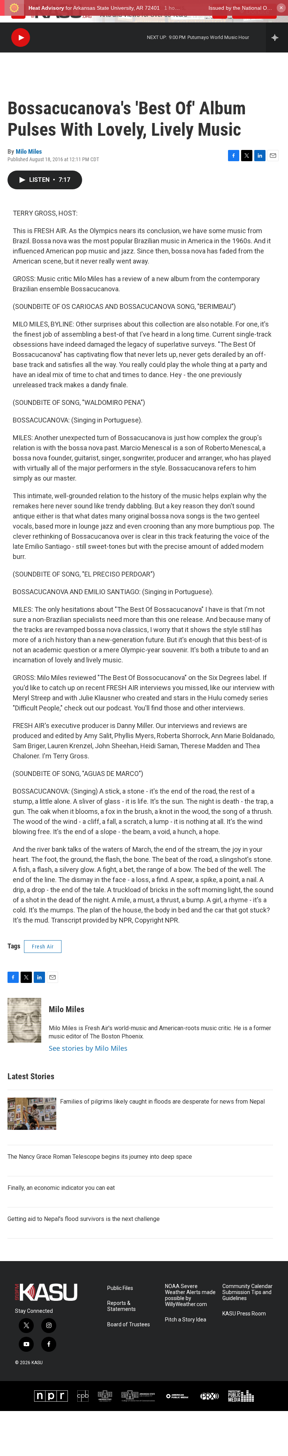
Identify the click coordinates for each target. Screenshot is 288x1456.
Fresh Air (43, 947)
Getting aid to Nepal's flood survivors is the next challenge (84, 1218)
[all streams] (277, 37)
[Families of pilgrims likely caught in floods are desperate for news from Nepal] (32, 1114)
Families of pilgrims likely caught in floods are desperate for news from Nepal (162, 1101)
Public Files (120, 1288)
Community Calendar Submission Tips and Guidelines (247, 1292)
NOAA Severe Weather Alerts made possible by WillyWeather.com (190, 1295)
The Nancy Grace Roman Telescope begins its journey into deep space (100, 1156)
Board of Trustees (128, 1324)
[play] (21, 37)
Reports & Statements (121, 1306)
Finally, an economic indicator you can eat (61, 1187)
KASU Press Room (244, 1314)
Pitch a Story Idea (185, 1320)
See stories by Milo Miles (88, 1048)
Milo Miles (29, 151)
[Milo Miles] (24, 1020)
